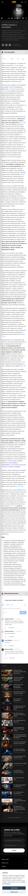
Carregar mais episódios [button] (14, 817)
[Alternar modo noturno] (22, 2)
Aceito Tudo (14, 888)
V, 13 (3, 164)
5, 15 (23, 366)
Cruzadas (4, 235)
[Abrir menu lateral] (2, 2)
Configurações (14, 892)
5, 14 (21, 362)
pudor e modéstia (15, 466)
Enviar (14, 850)
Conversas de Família (6, 22)
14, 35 (22, 122)
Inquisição (12, 235)
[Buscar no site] (25, 2)
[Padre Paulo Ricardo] (14, 2)
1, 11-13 (13, 506)
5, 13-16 (14, 65)
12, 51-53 (19, 486)
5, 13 (9, 89)
